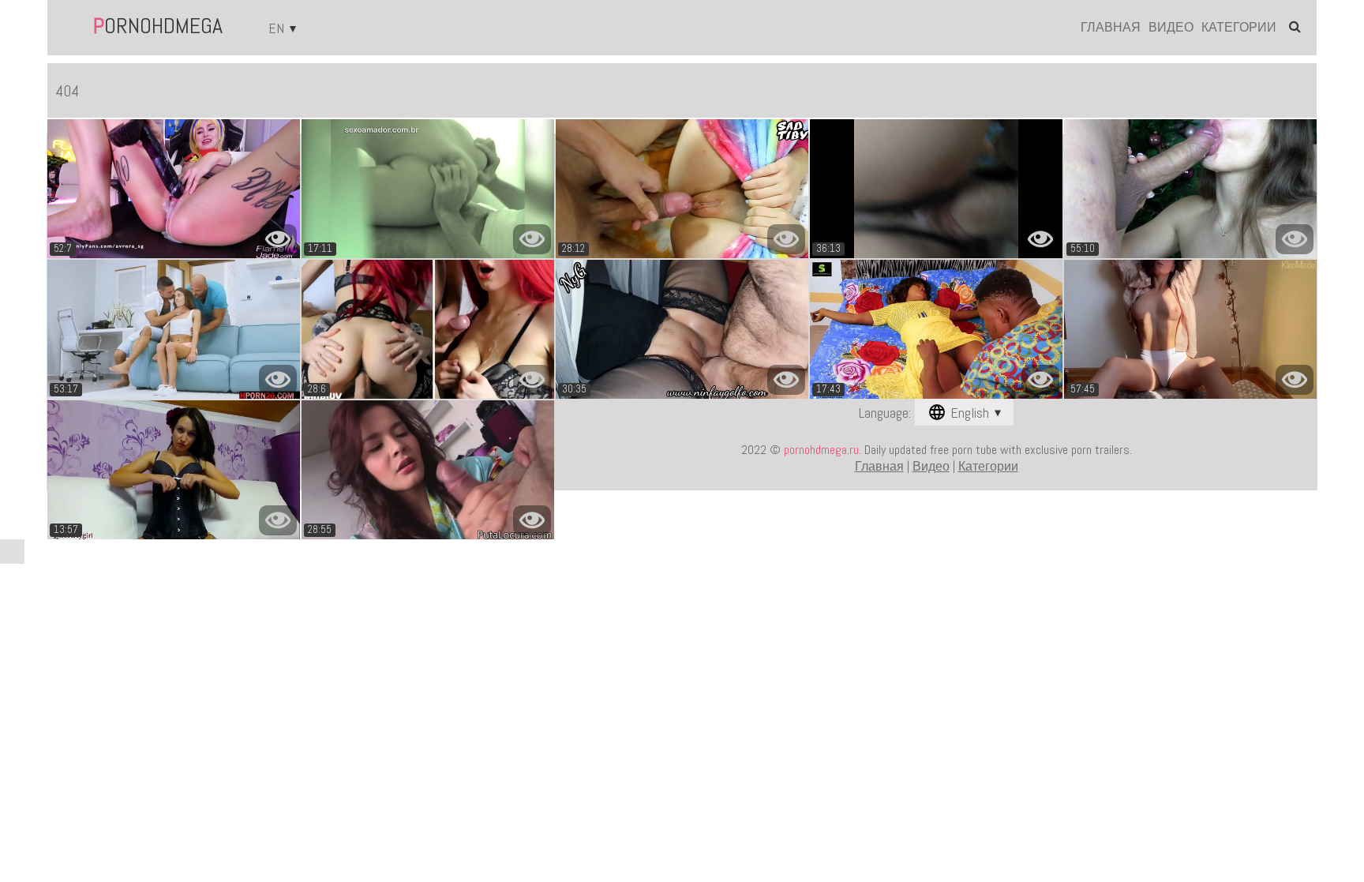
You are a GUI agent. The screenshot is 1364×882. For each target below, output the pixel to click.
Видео (1171, 28)
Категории (1238, 28)
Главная (1111, 28)
